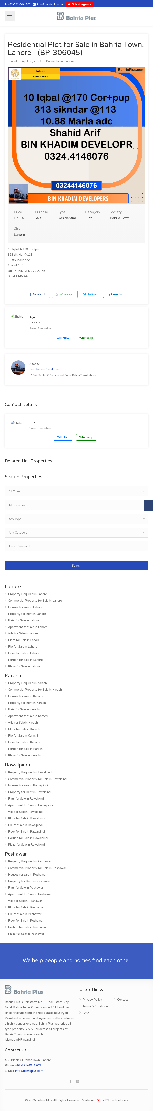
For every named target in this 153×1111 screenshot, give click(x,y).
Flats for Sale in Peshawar (25, 887)
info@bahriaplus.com (50, 4)
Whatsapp (66, 294)
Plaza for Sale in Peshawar (26, 933)
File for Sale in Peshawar (24, 914)
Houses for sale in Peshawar (27, 874)
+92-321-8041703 (19, 4)
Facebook (39, 294)
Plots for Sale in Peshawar (26, 907)
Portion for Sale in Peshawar (27, 927)
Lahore (69, 61)
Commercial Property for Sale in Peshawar (37, 868)
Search (76, 565)
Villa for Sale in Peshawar (25, 901)
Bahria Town (54, 61)
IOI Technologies (116, 1100)
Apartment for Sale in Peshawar (30, 894)
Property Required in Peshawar (29, 861)
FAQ (86, 1013)
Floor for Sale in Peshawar (26, 920)
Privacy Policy (92, 999)
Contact (122, 999)
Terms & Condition (95, 1006)
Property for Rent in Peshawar (29, 881)
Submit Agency (81, 4)
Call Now (63, 338)
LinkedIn (116, 294)
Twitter (92, 294)
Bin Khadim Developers (44, 369)
